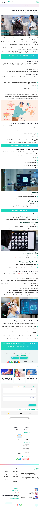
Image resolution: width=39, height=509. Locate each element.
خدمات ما (6, 473)
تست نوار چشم (16, 474)
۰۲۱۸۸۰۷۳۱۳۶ (14, 343)
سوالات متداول (5, 476)
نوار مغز (33, 5)
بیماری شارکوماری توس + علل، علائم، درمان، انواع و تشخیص (7, 379)
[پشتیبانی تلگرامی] (20, 459)
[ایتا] (19, 362)
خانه (35, 5)
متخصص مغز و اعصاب (16, 287)
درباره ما (6, 479)
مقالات (7, 474)
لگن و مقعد (26, 427)
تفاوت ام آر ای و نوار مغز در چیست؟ (16, 145)
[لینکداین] (17, 362)
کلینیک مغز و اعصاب (15, 478)
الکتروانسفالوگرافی (20, 273)
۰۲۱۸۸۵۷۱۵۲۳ (17, 346)
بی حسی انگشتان (15, 481)
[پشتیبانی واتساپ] (17, 459)
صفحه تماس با (20, 348)
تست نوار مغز (16, 473)
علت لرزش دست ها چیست (17, 210)
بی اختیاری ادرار (34, 91)
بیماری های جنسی (25, 429)
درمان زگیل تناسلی (15, 476)
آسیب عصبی (16, 479)
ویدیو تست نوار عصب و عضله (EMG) (23, 453)
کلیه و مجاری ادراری (25, 425)
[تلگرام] (10, 362)
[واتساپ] (12, 362)
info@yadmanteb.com (14, 498)
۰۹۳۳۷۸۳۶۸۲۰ (19, 345)
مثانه (17, 424)
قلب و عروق (16, 427)
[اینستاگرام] (8, 362)
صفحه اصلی (6, 471)
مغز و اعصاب (29, 12)
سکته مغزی (17, 257)
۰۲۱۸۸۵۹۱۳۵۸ (11, 346)
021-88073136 (23, 355)
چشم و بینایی (16, 425)
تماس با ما (6, 478)
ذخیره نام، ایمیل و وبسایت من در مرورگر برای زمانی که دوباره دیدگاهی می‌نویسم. (26, 403)
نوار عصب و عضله (15, 471)
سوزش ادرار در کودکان (21, 380)
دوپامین (14, 267)
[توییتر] (15, 362)
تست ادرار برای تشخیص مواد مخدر (32, 379)
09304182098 (16, 355)
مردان (17, 429)
